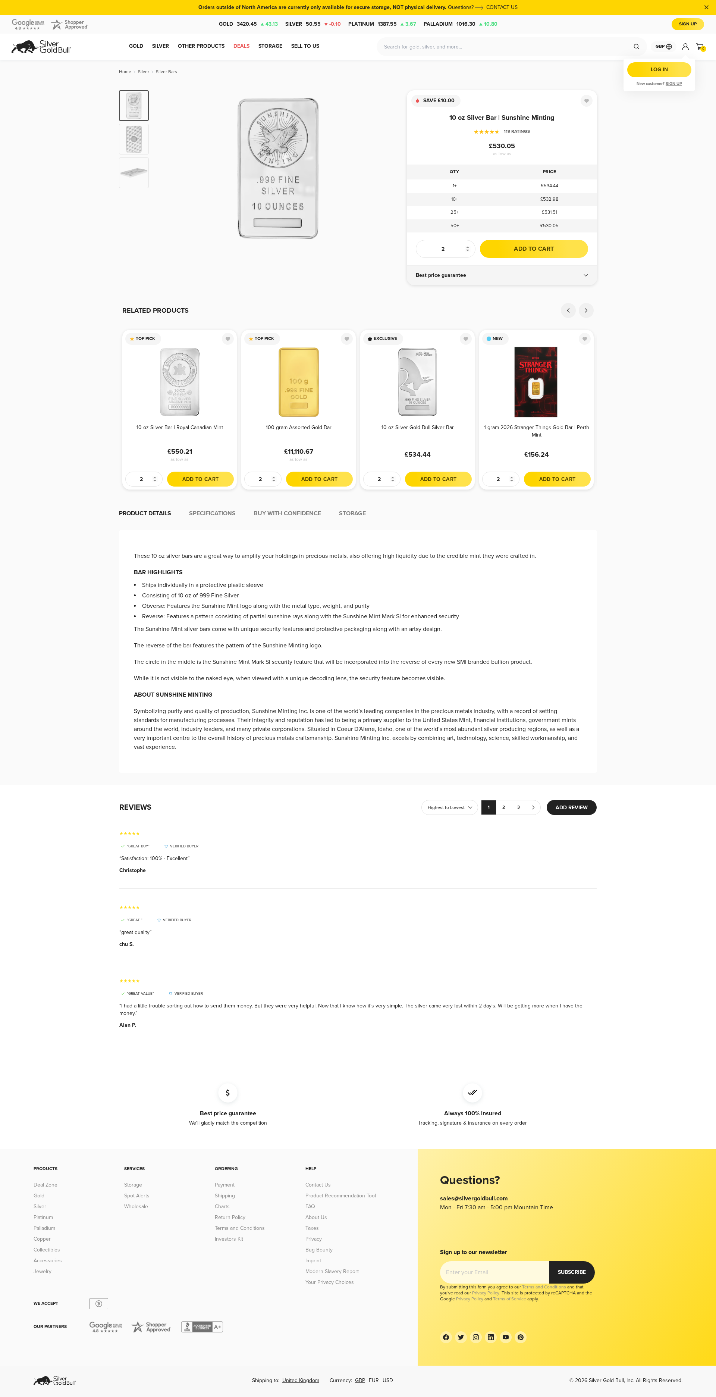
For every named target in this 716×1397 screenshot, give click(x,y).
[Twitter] (461, 1337)
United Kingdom (300, 1380)
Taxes (312, 1228)
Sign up (674, 83)
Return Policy (230, 1217)
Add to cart (534, 249)
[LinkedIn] (491, 1337)
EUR (374, 1380)
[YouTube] (506, 1337)
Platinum (382, 24)
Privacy (313, 1239)
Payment (225, 1185)
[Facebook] (446, 1337)
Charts (222, 1206)
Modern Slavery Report (332, 1271)
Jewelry (42, 1271)
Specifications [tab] (212, 513)
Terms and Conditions (240, 1228)
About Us (316, 1217)
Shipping (225, 1196)
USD (388, 1380)
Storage (133, 1185)
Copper (42, 1239)
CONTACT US (502, 7)
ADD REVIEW (572, 807)
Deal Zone (45, 1185)
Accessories (48, 1260)
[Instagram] (476, 1337)
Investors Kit (229, 1239)
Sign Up (688, 24)
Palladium (460, 24)
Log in (659, 69)
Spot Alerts (137, 1196)
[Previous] (166, 168)
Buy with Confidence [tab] (287, 513)
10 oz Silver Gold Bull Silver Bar (417, 427)
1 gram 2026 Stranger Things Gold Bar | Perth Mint (536, 431)
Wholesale (136, 1206)
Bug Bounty (319, 1250)
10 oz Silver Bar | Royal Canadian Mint (179, 427)
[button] (502, 275)
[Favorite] (587, 101)
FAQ (310, 1206)
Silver (313, 24)
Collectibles (47, 1250)
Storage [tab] (352, 513)
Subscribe (572, 1272)
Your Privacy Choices (329, 1282)
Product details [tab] (145, 513)
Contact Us (318, 1185)
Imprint (313, 1260)
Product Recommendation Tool (340, 1196)
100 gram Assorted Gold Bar (299, 427)
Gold (248, 24)
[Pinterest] (521, 1337)
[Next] (389, 168)
